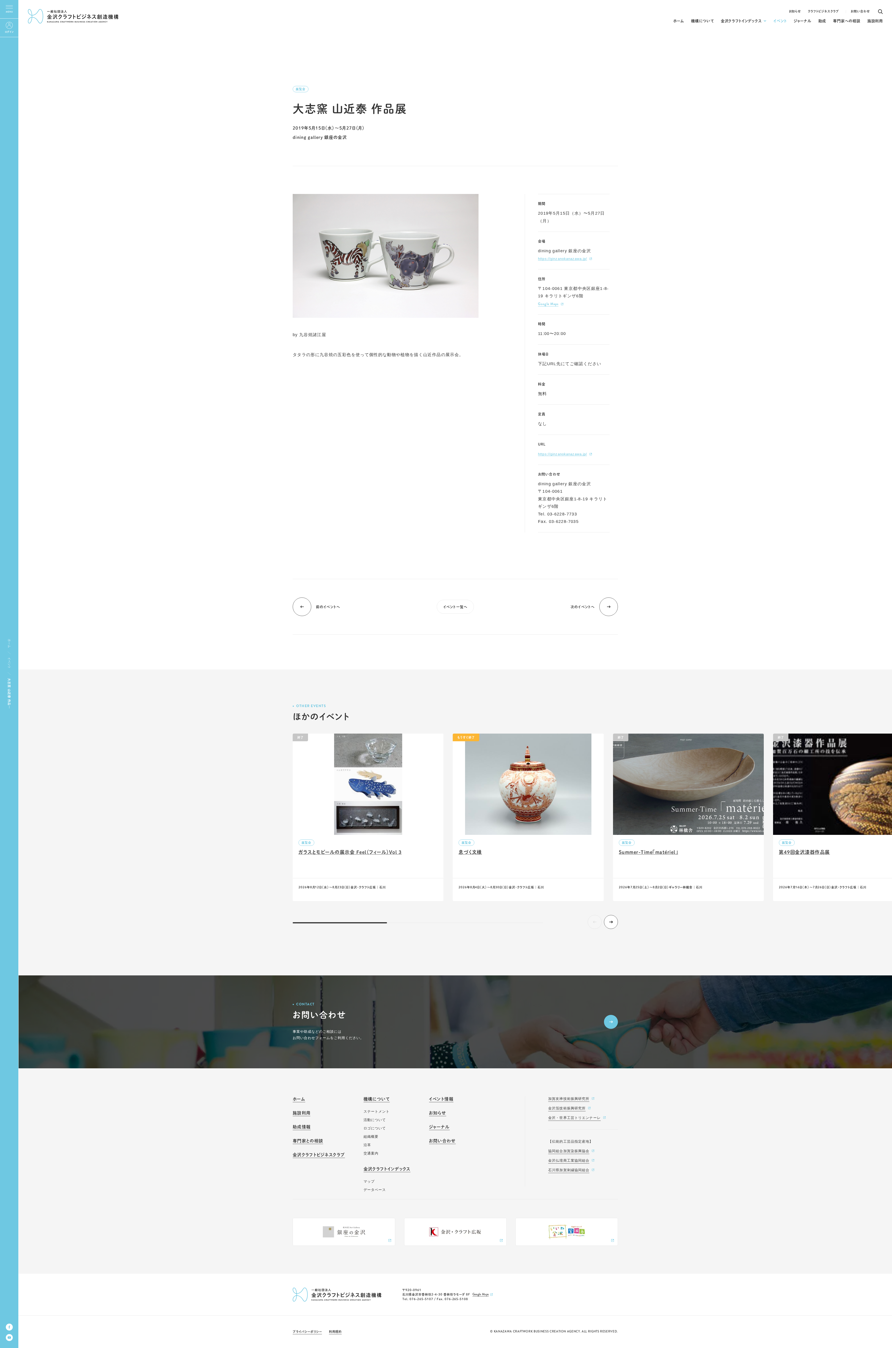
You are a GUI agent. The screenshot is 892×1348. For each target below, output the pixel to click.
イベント (9, 662)
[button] (611, 922)
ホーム (9, 643)
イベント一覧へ (455, 607)
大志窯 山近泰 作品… (9, 693)
